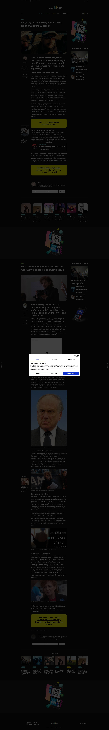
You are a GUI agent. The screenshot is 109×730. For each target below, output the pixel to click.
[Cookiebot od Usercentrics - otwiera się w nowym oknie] (74, 356)
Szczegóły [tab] (54, 359)
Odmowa (38, 373)
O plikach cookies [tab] (71, 359)
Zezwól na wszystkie (71, 373)
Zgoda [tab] (37, 359)
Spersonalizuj (54, 373)
